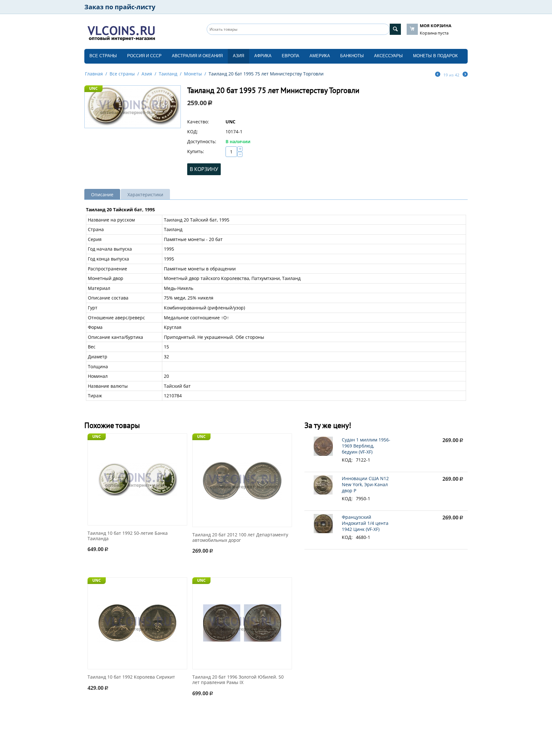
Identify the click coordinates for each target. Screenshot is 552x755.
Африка (263, 55)
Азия (238, 55)
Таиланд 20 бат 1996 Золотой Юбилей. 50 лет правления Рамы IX (238, 679)
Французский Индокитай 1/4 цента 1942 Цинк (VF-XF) (365, 523)
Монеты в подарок (435, 55)
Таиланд (168, 74)
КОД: (192, 131)
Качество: (198, 122)
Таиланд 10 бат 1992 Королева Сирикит (131, 677)
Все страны (103, 55)
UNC (93, 88)
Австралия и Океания (197, 55)
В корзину (204, 169)
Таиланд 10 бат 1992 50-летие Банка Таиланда (128, 536)
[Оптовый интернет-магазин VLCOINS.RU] (121, 32)
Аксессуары (388, 55)
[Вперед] (465, 75)
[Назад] (437, 75)
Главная (94, 74)
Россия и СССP (144, 55)
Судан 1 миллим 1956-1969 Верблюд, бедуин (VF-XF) (366, 446)
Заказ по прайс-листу (119, 7)
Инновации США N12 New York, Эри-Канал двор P (365, 484)
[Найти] (395, 29)
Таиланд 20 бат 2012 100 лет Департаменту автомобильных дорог (240, 537)
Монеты (193, 74)
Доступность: (201, 141)
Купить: (195, 151)
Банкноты (352, 55)
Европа (290, 55)
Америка (320, 55)
